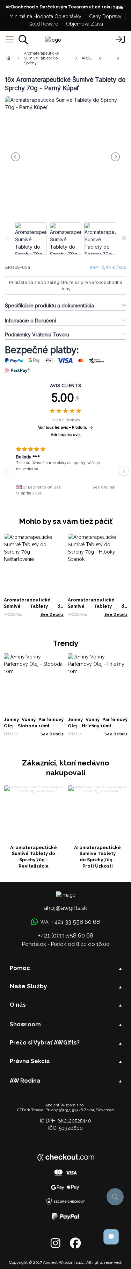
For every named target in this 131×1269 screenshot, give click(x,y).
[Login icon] (121, 39)
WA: (70, 921)
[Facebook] (75, 1243)
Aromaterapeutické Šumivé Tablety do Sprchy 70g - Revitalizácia (33, 857)
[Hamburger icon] (9, 39)
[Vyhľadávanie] (23, 39)
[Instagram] (55, 1243)
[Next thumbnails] (124, 238)
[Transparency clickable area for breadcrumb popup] (45, 58)
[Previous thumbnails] (7, 238)
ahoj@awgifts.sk (65, 907)
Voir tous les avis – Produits (62, 427)
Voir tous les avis (66, 435)
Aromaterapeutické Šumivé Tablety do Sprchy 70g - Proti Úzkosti (97, 857)
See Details (52, 614)
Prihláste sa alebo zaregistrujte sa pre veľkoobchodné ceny (65, 285)
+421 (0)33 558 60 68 (65, 935)
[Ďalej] (117, 58)
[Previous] (100, 58)
